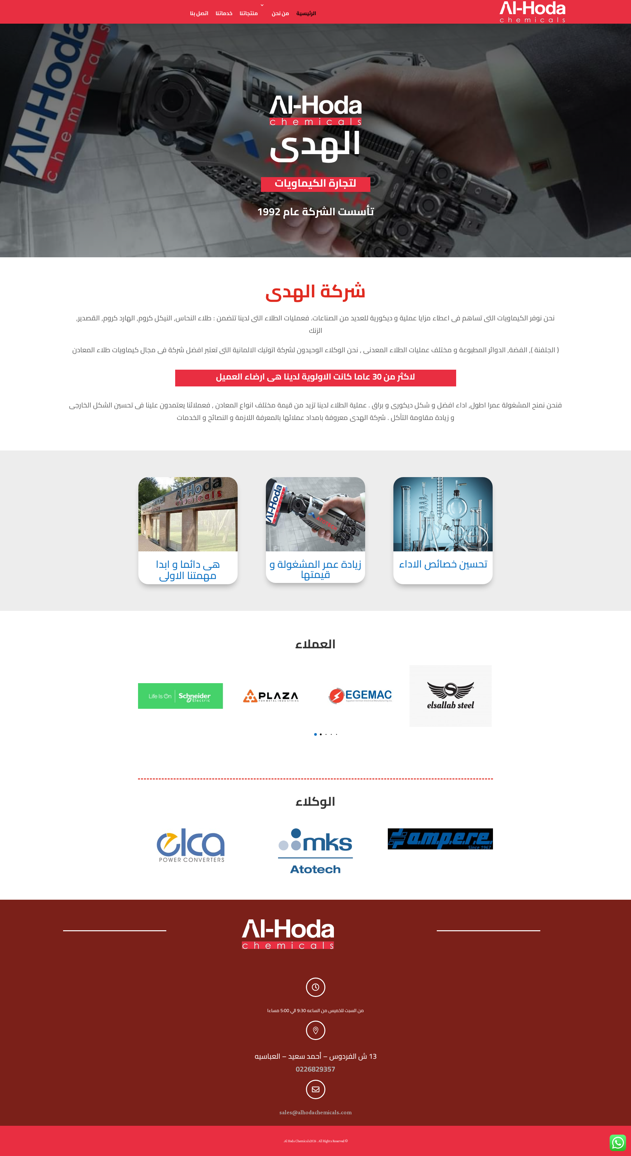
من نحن (280, 13)
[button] (315, 734)
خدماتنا (224, 13)
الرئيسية (306, 13)
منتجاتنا (249, 13)
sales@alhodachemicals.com (315, 1112)
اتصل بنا (199, 13)
